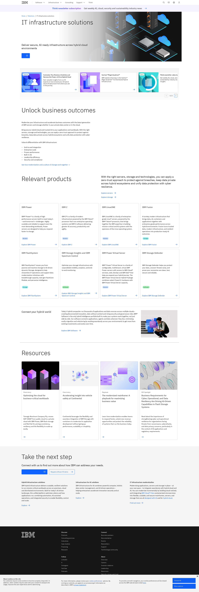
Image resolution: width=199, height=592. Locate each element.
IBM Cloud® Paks (148, 493)
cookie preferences (95, 581)
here (144, 583)
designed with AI (151, 498)
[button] (174, 2)
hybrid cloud (167, 498)
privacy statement (80, 585)
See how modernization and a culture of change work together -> (46, 165)
